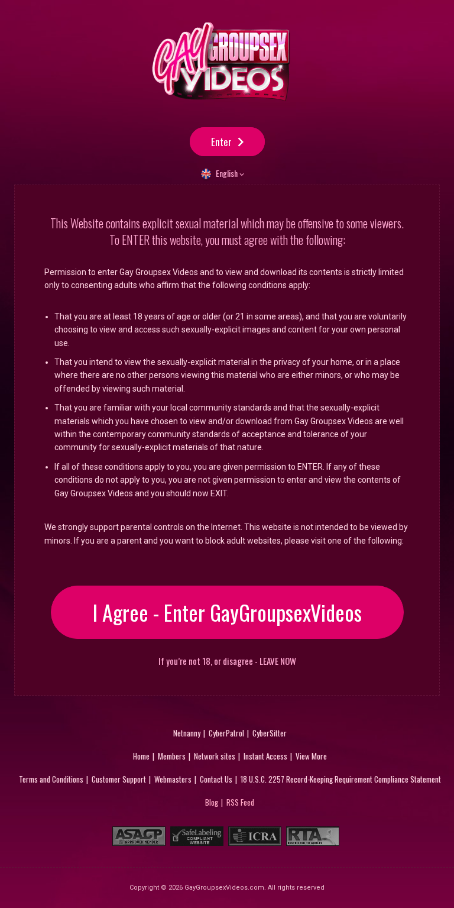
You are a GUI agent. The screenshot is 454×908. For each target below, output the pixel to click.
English (227, 173)
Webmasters (173, 779)
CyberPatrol (226, 733)
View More (311, 756)
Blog (211, 802)
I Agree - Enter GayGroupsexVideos (227, 612)
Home (141, 756)
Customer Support (119, 779)
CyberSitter (269, 733)
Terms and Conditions (51, 779)
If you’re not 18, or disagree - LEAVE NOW (227, 661)
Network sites (214, 756)
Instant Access (265, 756)
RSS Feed (240, 802)
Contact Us (216, 779)
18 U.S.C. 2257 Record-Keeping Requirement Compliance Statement (341, 779)
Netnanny (186, 733)
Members (172, 756)
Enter (221, 141)
